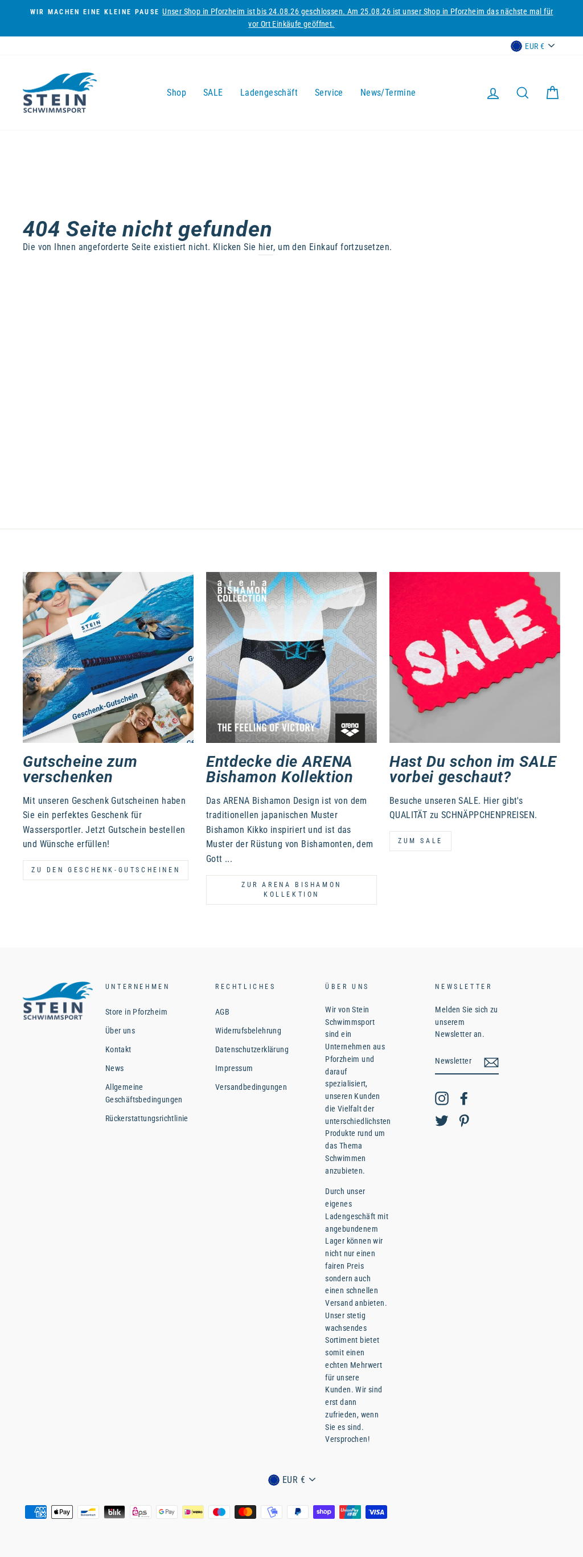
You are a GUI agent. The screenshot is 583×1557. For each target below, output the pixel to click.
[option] (291, 18)
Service (329, 92)
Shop (176, 92)
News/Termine (388, 92)
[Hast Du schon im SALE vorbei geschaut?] (474, 657)
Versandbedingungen (251, 1087)
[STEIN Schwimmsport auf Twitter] (442, 1120)
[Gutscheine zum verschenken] (108, 657)
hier (266, 247)
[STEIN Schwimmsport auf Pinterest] (464, 1120)
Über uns (120, 1030)
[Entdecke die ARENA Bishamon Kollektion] (291, 657)
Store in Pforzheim (136, 1011)
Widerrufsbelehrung (248, 1030)
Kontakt (118, 1049)
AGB (222, 1011)
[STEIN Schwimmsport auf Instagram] (442, 1098)
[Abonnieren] (491, 1062)
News (114, 1068)
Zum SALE (420, 841)
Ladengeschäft (269, 92)
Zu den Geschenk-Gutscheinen (105, 870)
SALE (213, 92)
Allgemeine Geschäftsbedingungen (144, 1093)
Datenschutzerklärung (252, 1049)
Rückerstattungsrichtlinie (146, 1118)
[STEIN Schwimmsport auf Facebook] (464, 1098)
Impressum (234, 1068)
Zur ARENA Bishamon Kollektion (291, 889)
